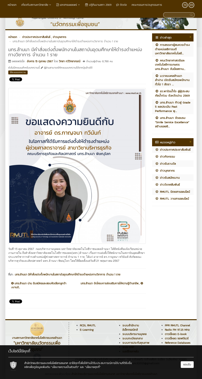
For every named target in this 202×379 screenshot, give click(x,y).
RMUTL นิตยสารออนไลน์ (174, 191)
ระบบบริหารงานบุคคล (135, 334)
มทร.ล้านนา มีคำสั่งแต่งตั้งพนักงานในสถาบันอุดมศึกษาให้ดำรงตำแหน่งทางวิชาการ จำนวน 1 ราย (67, 274)
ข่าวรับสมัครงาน (169, 177)
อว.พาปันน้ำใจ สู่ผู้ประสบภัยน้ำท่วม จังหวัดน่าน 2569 (172, 93)
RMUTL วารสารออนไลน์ (174, 198)
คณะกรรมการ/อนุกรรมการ (147, 5)
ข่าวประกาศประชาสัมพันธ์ (175, 149)
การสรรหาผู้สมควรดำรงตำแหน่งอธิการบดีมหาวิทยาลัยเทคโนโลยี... (172, 48)
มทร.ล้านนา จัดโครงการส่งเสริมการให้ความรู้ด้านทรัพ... (111, 283)
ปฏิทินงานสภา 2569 (99, 5)
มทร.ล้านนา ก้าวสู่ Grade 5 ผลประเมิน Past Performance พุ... (172, 106)
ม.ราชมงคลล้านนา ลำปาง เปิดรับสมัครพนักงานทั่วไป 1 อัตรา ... (172, 79)
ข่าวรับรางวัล (167, 163)
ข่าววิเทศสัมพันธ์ (169, 184)
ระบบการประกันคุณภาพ (136, 343)
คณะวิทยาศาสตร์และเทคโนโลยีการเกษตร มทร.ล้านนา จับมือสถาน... (170, 64)
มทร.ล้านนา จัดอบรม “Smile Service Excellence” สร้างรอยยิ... (172, 122)
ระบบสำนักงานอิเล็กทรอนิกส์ (131, 327)
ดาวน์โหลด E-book (176, 334)
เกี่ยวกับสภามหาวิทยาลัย (34, 5)
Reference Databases (177, 343)
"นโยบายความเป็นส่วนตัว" (65, 367)
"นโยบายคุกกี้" (93, 367)
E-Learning (87, 330)
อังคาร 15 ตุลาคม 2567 (40, 61)
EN (191, 5)
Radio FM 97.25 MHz (177, 330)
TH (185, 5)
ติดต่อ (123, 5)
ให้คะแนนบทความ (18, 72)
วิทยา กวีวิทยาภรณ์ (69, 61)
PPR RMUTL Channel (177, 325)
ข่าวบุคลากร (167, 170)
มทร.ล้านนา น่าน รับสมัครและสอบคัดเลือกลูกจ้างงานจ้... (38, 285)
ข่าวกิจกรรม (167, 156)
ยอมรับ (187, 364)
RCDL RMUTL (88, 325)
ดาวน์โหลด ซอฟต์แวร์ (177, 338)
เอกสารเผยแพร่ (68, 5)
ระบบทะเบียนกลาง (133, 338)
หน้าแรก (12, 5)
